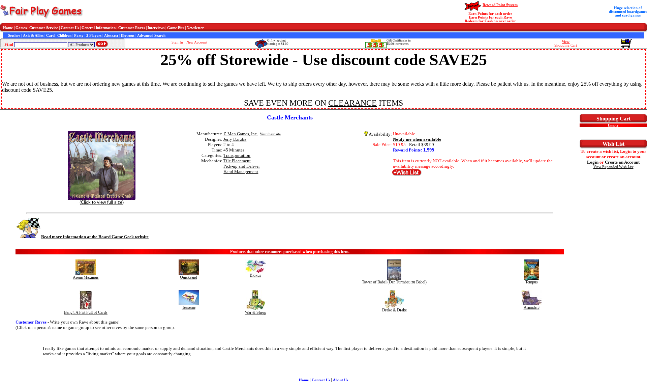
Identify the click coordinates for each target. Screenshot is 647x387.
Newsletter (195, 28)
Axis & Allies (33, 35)
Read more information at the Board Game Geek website (95, 236)
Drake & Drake (394, 310)
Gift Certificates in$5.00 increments (399, 42)
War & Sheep (255, 312)
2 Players (93, 35)
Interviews (156, 28)
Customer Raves (131, 28)
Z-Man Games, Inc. (240, 133)
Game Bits (175, 28)
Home (8, 28)
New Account (197, 42)
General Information (99, 28)
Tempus (531, 282)
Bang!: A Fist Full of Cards (85, 312)
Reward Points (407, 150)
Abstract (111, 35)
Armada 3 (532, 307)
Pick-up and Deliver (241, 166)
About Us (340, 380)
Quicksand (188, 277)
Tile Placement (237, 160)
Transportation (236, 155)
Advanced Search (151, 35)
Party (79, 35)
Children (64, 35)
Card (50, 35)
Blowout (127, 35)
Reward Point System (500, 5)
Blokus (255, 275)
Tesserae (188, 307)
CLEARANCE (352, 103)
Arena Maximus (86, 277)
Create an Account (622, 162)
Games (21, 28)
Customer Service (43, 28)
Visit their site (270, 134)
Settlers (14, 35)
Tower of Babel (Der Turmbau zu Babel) (394, 282)
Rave (507, 17)
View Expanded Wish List (613, 167)
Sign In (177, 42)
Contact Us (70, 28)
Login (592, 162)
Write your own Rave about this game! (85, 322)
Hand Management (240, 171)
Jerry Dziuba (234, 139)
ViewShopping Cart (565, 43)
